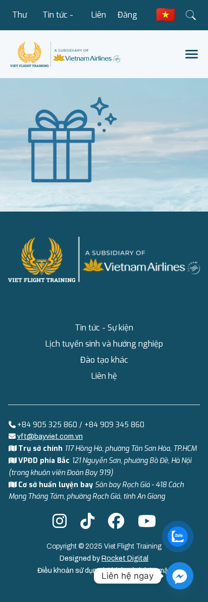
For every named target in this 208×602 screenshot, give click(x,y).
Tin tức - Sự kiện (57, 20)
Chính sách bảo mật (138, 570)
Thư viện (19, 20)
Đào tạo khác (104, 360)
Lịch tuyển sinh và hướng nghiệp (104, 344)
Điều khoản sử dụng (70, 570)
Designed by (104, 558)
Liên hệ (98, 20)
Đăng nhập (127, 20)
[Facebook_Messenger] (179, 575)
